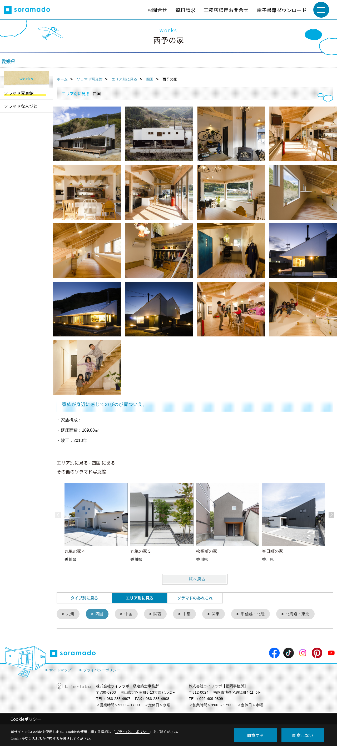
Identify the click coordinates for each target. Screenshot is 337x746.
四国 (99, 614)
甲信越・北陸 (253, 614)
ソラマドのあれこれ (195, 598)
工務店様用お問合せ (226, 9)
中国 (128, 614)
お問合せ (157, 9)
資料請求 (185, 9)
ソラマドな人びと (21, 106)
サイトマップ (60, 670)
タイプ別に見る (84, 598)
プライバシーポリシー (101, 670)
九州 (70, 614)
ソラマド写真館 (18, 93)
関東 (216, 614)
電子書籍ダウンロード (282, 9)
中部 (187, 614)
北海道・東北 (297, 614)
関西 (157, 614)
